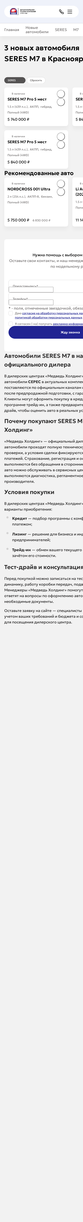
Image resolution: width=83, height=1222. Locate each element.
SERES (61, 30)
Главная (11, 30)
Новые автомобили (37, 29)
